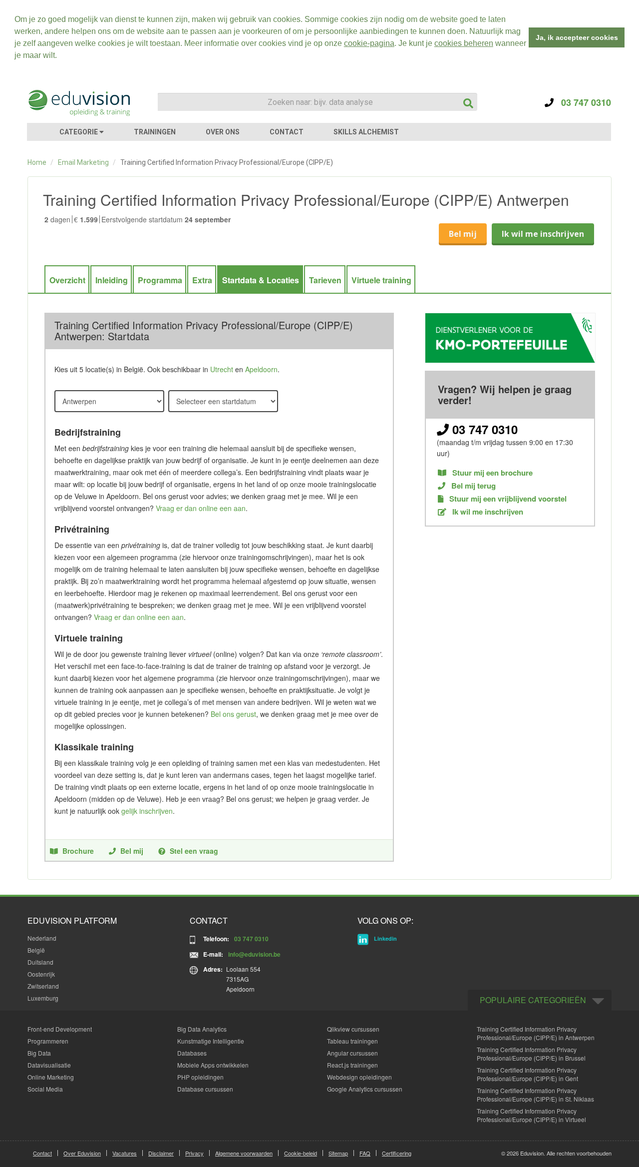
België (36, 950)
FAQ (364, 1153)
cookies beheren (463, 43)
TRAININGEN (155, 132)
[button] (60, 56)
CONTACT (287, 132)
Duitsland (40, 962)
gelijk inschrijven (147, 811)
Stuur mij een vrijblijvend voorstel (507, 499)
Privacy (194, 1153)
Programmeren (47, 1041)
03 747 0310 (582, 102)
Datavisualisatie (49, 1065)
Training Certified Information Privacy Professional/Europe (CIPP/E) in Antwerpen (536, 1033)
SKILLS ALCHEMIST (366, 132)
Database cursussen (205, 1089)
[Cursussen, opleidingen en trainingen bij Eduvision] (78, 103)
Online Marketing (50, 1077)
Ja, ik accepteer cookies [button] (577, 37)
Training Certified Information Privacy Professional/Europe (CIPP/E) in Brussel (531, 1053)
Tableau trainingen (352, 1041)
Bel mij (463, 233)
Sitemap (338, 1153)
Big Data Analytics (202, 1029)
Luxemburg (42, 998)
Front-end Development (59, 1029)
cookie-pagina (369, 43)
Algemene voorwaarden (244, 1153)
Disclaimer (161, 1153)
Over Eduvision (82, 1153)
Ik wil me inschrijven (543, 233)
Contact (42, 1153)
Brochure (78, 851)
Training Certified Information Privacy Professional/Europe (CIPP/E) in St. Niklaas (535, 1094)
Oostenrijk (41, 974)
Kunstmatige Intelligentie (210, 1041)
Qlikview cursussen (353, 1029)
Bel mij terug (472, 486)
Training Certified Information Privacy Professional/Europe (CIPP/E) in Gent (527, 1074)
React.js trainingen (352, 1065)
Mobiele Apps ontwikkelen (213, 1065)
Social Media (45, 1089)
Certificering (396, 1153)
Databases (192, 1053)
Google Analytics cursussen (364, 1089)
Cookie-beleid (300, 1153)
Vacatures (124, 1153)
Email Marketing (83, 162)
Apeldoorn (261, 369)
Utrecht (221, 369)
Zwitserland (43, 986)
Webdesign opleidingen (359, 1077)
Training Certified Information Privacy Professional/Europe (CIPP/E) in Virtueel (531, 1115)
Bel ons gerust (233, 714)
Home (36, 162)
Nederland (41, 938)
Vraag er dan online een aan (201, 508)
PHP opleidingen (200, 1077)
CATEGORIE (79, 132)
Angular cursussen (352, 1053)
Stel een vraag (194, 851)
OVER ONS (223, 132)
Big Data (39, 1053)
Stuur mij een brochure (491, 473)
